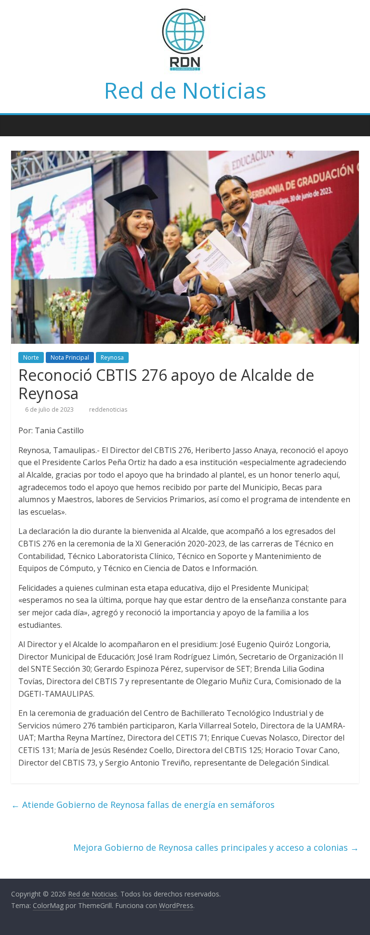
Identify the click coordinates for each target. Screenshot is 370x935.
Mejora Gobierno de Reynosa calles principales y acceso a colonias (216, 847)
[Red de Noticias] (21, 125)
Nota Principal (70, 357)
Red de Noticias (185, 90)
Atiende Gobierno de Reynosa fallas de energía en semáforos (143, 804)
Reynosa (112, 357)
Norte (31, 357)
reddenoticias (108, 409)
